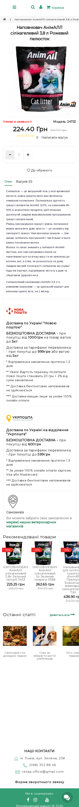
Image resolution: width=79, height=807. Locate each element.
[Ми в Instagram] (35, 800)
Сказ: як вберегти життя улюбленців (45, 655)
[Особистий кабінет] (41, 7)
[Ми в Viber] (41, 800)
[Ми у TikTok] (52, 800)
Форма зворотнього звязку (39, 782)
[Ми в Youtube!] (47, 800)
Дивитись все (60, 615)
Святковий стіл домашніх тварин (15, 654)
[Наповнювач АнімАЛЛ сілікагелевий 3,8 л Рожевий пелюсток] (39, 78)
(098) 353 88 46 (42, 765)
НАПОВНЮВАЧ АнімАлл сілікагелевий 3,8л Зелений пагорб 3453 (15, 573)
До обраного (41, 170)
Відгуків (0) (24, 181)
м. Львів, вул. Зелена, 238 (42, 758)
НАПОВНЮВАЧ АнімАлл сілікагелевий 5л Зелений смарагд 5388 (45, 573)
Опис (8, 181)
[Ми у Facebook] (29, 800)
